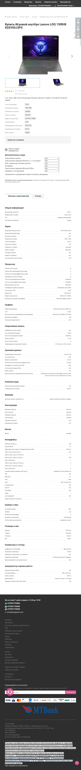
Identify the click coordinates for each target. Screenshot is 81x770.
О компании (17, 2)
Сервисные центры (50, 2)
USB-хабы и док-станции (13, 631)
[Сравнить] (74, 37)
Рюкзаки (8, 645)
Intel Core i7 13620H (30, 118)
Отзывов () (20, 91)
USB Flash (8, 639)
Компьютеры (9, 647)
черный (27, 132)
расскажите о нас (13, 150)
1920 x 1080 (28, 108)
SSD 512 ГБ (28, 125)
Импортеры (28, 2)
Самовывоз (9, 657)
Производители (65, 2)
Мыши (7, 636)
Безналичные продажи (13, 679)
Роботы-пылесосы (11, 642)
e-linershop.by (23, 766)
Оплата (7, 652)
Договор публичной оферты (15, 663)
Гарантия (38, 2)
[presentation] (9, 56)
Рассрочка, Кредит (11, 660)
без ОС (27, 129)
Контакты (8, 677)
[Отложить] (74, 33)
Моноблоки (9, 622)
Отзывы (7, 2)
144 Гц (27, 104)
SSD (6, 628)
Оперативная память (12, 634)
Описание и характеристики (18, 196)
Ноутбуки (8, 620)
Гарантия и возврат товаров (15, 667)
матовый (27, 111)
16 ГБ (26, 122)
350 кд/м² (27, 115)
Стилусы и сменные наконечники (17, 625)
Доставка (8, 654)
